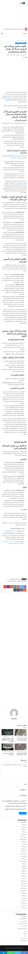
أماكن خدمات (23, 926)
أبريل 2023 (24, 900)
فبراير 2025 (23, 849)
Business (19, 40)
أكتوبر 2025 (23, 834)
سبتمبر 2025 (23, 836)
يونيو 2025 (24, 841)
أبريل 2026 (24, 827)
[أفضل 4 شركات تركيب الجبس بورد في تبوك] (21, 732)
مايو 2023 (24, 898)
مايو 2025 (24, 844)
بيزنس (20, 43)
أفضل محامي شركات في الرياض (15, 579)
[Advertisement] (11, 561)
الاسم (24, 784)
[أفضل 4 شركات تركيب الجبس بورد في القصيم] (21, 746)
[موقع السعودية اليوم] (24, 33)
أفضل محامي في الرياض (22, 581)
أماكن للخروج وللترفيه (22, 928)
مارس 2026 (23, 829)
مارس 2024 (23, 873)
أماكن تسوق (23, 921)
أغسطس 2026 (23, 822)
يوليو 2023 (24, 893)
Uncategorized (23, 918)
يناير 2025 (24, 851)
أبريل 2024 (24, 871)
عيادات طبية (23, 938)
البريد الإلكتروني (22, 789)
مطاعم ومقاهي (23, 940)
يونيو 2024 (24, 866)
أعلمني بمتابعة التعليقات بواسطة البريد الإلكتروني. (15, 806)
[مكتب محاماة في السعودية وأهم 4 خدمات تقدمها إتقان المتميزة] (7, 732)
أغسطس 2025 (23, 839)
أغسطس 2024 (23, 861)
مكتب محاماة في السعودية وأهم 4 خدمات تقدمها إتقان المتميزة (7, 740)
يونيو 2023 (24, 895)
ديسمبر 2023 (23, 881)
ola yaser (22, 54)
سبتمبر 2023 (23, 888)
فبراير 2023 (23, 905)
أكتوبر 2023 (23, 885)
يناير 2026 (24, 832)
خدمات (17, 43)
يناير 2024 (24, 878)
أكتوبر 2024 (23, 856)
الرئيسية (24, 40)
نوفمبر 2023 (23, 883)
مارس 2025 (23, 846)
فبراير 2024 (23, 876)
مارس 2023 (23, 903)
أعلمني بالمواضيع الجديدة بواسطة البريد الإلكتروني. (14, 809)
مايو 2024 (24, 868)
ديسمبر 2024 (23, 854)
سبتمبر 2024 (23, 858)
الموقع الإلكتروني (22, 795)
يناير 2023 (24, 907)
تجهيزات (24, 933)
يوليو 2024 (24, 863)
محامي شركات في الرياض (11, 581)
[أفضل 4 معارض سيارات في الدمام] (7, 746)
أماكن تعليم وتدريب (22, 923)
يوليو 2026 (24, 824)
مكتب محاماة (9, 541)
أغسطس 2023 (23, 890)
